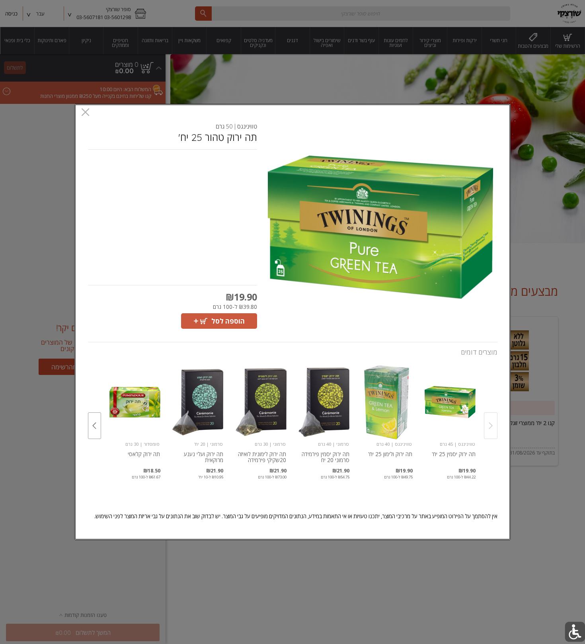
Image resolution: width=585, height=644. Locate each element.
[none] (450, 416)
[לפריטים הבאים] (94, 425)
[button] (380, 227)
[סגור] (85, 113)
